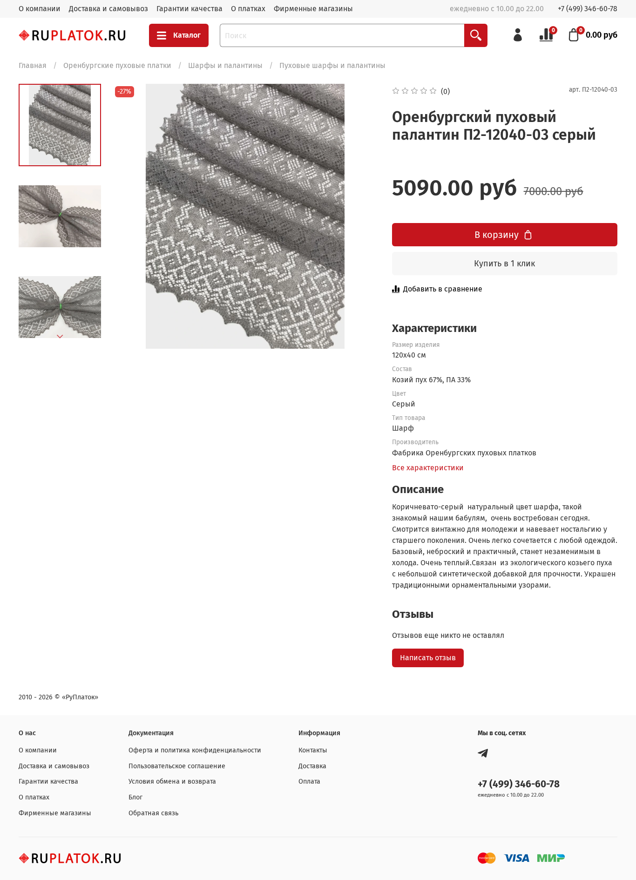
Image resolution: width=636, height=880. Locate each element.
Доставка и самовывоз (108, 8)
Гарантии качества (189, 8)
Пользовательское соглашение (177, 766)
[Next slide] (60, 336)
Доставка (312, 766)
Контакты (312, 750)
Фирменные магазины (313, 8)
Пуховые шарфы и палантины (332, 65)
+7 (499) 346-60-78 (587, 8)
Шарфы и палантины (225, 65)
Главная (33, 65)
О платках (248, 8)
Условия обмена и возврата (172, 781)
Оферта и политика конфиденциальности (195, 750)
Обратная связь (153, 813)
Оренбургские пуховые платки (117, 65)
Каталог (187, 35)
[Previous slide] (131, 216)
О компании (40, 8)
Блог (135, 797)
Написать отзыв (428, 657)
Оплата (309, 781)
